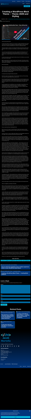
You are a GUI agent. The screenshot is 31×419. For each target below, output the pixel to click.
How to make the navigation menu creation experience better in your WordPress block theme (15, 267)
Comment (2, 284)
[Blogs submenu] (24, 3)
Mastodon (14, 260)
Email (29, 260)
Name (2, 294)
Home (21, 366)
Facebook (3, 260)
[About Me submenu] (15, 1)
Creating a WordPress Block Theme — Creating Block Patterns (14, 274)
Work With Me (27, 6)
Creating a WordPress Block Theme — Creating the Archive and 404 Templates (23, 315)
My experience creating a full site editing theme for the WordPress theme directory (7, 316)
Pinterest (23, 260)
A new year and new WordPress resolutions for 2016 (7, 326)
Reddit (19, 260)
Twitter (9, 260)
